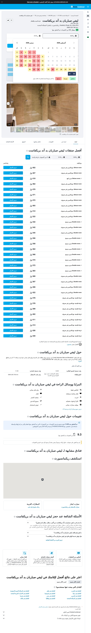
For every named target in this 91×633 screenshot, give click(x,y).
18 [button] (65, 65)
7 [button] (52, 57)
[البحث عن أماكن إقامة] (88, 16)
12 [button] (61, 61)
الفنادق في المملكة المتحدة (74, 598)
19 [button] (61, 65)
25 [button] (65, 69)
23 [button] (74, 69)
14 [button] (52, 61)
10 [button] (70, 61)
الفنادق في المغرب (76, 591)
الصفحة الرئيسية (74, 15)
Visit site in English (33, 2)
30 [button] (74, 74)
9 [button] (29, 57)
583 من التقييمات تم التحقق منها (61, 30)
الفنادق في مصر (51, 596)
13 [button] (57, 61)
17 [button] (70, 65)
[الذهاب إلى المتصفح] (88, 27)
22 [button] (48, 65)
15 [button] (48, 61)
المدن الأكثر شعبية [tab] (61, 582)
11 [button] (65, 61)
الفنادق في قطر (51, 591)
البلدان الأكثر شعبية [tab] (75, 582)
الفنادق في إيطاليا (50, 598)
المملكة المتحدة (65, 15)
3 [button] (69, 57)
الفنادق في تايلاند (24, 598)
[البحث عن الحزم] (88, 23)
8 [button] (48, 57)
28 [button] (52, 69)
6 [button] (42, 57)
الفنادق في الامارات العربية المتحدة (20, 593)
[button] (2, 2)
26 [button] (61, 69)
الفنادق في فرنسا (24, 596)
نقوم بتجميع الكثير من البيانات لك (70, 615)
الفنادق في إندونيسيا (50, 593)
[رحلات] (88, 32)
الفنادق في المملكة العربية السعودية (19, 591)
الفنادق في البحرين (76, 596)
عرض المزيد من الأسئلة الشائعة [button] (54, 540)
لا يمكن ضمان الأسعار (43, 607)
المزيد (79, 361)
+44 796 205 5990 (72, 27)
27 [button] (57, 69)
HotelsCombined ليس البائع (72, 612)
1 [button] (48, 52)
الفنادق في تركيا (77, 593)
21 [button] (52, 65)
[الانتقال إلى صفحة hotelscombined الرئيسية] (78, 6)
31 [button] (70, 74)
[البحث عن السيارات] (88, 19)
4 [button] (65, 57)
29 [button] (48, 69)
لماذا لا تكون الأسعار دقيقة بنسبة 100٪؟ (68, 618)
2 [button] (29, 52)
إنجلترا (54, 15)
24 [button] (70, 69)
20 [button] (57, 65)
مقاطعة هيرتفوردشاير (41, 15)
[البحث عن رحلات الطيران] (88, 12)
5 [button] (61, 57)
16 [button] (74, 65)
